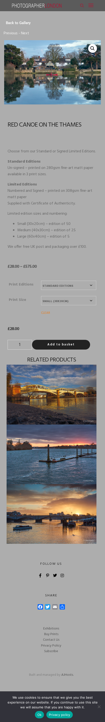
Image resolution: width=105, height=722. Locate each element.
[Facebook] (40, 575)
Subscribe (51, 651)
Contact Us (51, 640)
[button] (92, 48)
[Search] (82, 5)
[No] (98, 706)
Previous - (12, 33)
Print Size (17, 300)
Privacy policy (59, 715)
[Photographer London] (36, 5)
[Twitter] (55, 575)
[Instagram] (62, 575)
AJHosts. (67, 675)
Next (24, 33)
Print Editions (21, 284)
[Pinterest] (47, 575)
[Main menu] (90, 5)
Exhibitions (51, 628)
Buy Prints (51, 634)
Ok (39, 715)
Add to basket (61, 344)
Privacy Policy (51, 645)
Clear (45, 312)
